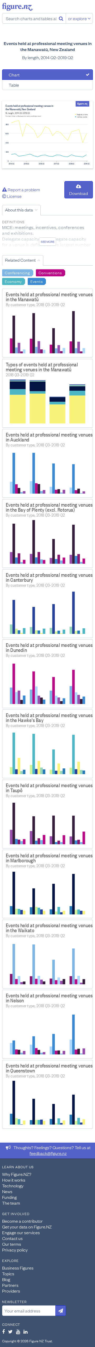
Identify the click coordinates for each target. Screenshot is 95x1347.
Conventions (50, 272)
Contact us (12, 1238)
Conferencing (17, 272)
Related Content (20, 260)
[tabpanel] (47, 135)
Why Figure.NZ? (16, 1174)
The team (11, 1203)
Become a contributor (22, 1221)
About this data (19, 210)
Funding (9, 1197)
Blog (6, 1279)
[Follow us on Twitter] (10, 1331)
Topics (8, 1273)
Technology (12, 1185)
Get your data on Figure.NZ (27, 1226)
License (14, 196)
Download (78, 193)
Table (14, 85)
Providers (11, 1291)
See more (47, 241)
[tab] (47, 74)
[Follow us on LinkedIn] (25, 1331)
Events (36, 281)
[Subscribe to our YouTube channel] (18, 1331)
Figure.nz (17, 7)
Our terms (11, 1244)
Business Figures (18, 1268)
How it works (13, 1180)
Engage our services (21, 1232)
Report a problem (23, 189)
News (7, 1191)
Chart (14, 74)
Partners (10, 1285)
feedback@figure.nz (48, 1153)
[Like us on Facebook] (3, 1331)
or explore (78, 18)
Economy (13, 281)
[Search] (61, 18)
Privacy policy (15, 1250)
